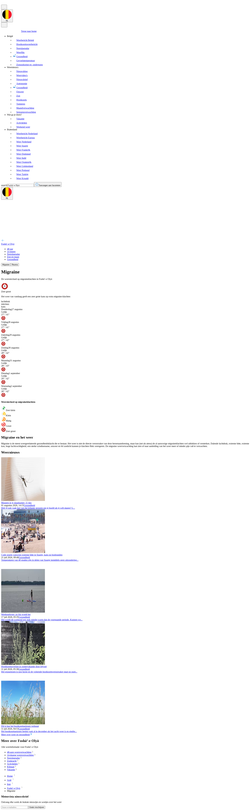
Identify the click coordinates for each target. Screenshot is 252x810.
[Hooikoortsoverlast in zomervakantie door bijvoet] (23, 664)
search (4, 185)
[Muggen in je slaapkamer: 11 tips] (23, 500)
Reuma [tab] (15, 265)
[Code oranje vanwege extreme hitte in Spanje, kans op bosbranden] (23, 552)
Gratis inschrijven (36, 807)
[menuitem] (129, 50)
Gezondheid (29, 505)
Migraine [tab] (5, 265)
